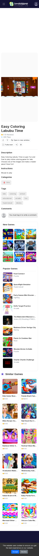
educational (7, 198)
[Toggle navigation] (4, 4)
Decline (24, 552)
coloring (13, 194)
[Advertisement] (19, 30)
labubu (19, 203)
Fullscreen (9, 145)
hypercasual (7, 203)
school (22, 194)
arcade (18, 198)
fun (26, 198)
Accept (15, 552)
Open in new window (22, 140)
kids (4, 194)
